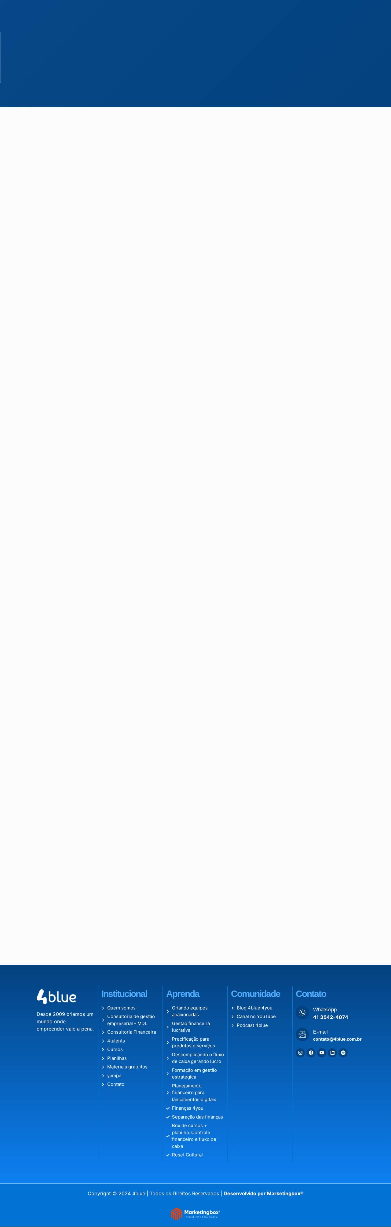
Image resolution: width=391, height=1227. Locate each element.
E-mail (320, 1032)
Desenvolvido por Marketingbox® (264, 1193)
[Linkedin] (332, 1052)
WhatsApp (325, 1010)
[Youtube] (321, 1052)
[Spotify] (343, 1052)
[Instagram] (300, 1052)
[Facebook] (311, 1052)
